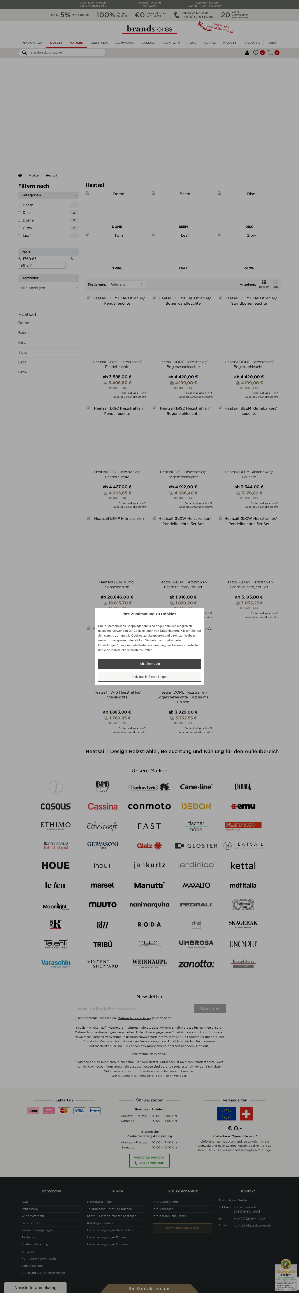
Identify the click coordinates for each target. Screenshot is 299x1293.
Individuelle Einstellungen (149, 677)
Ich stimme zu (149, 663)
